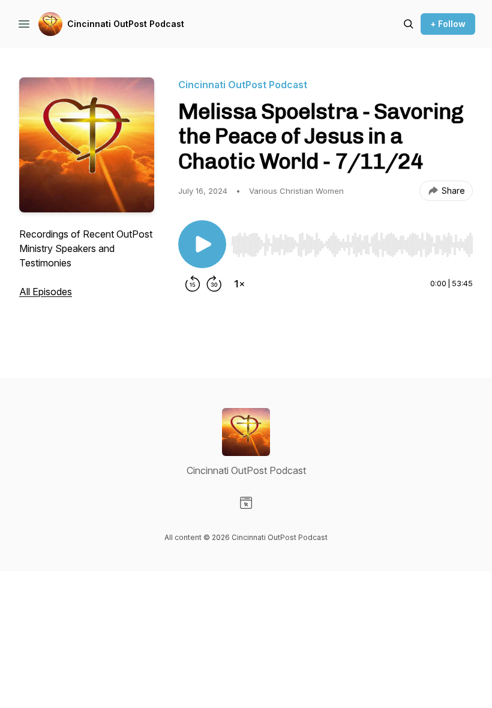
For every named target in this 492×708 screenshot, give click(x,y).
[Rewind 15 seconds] (192, 283)
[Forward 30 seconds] (214, 283)
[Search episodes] (408, 24)
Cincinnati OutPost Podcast (125, 24)
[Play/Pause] (202, 244)
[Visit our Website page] (246, 503)
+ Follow (448, 24)
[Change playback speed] (239, 283)
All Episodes (45, 292)
